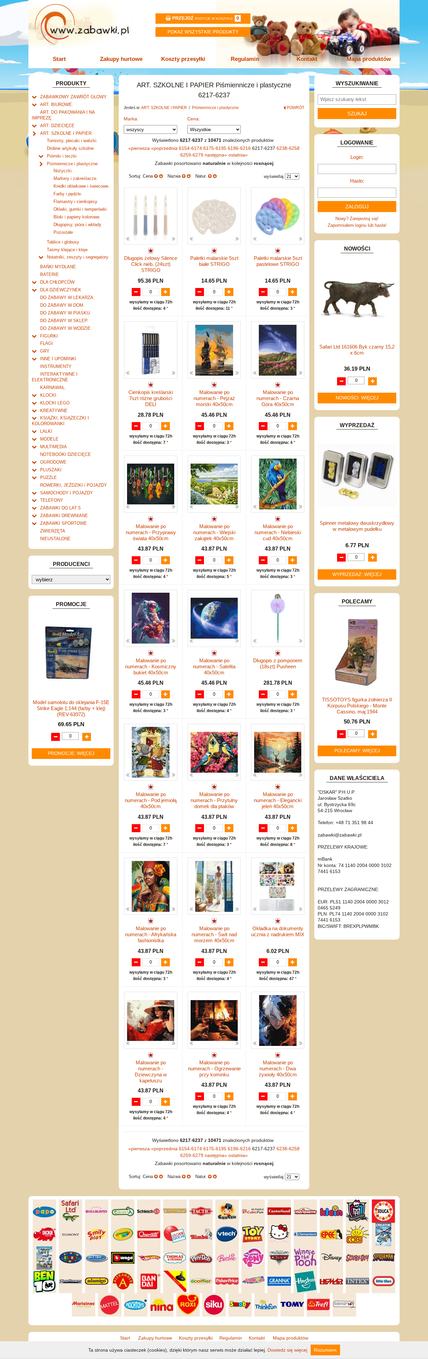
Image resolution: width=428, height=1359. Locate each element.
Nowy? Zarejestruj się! (357, 218)
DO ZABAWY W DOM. (62, 305)
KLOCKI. (49, 395)
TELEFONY (51, 500)
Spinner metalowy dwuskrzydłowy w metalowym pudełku (357, 526)
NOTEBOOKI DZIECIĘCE (65, 454)
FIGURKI (49, 335)
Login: (356, 157)
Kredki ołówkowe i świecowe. (82, 186)
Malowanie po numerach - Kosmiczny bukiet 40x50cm (150, 666)
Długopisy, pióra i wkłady (77, 224)
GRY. (45, 351)
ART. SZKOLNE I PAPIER (66, 133)
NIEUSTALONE (55, 538)
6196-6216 (240, 148)
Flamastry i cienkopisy (75, 201)
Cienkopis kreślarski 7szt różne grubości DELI (150, 398)
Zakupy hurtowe (121, 59)
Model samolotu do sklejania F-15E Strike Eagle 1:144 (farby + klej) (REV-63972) (71, 708)
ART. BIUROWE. (56, 104)
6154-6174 (191, 148)
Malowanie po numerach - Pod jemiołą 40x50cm (151, 800)
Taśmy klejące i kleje (67, 249)
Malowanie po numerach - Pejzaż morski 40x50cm (214, 398)
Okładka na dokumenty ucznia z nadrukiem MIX (277, 931)
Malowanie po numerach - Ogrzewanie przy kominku (214, 1068)
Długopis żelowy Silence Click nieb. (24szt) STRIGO (150, 264)
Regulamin (245, 59)
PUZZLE (48, 477)
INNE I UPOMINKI (58, 358)
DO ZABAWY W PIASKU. (65, 312)
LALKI (46, 431)
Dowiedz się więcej (287, 1350)
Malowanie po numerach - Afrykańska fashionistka (150, 934)
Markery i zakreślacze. (76, 178)
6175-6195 (215, 148)
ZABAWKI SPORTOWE (63, 523)
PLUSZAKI (51, 469)
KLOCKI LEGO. (55, 402)
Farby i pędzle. (68, 193)
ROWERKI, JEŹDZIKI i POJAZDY (73, 485)
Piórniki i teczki (62, 156)
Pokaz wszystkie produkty (203, 31)
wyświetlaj (274, 176)
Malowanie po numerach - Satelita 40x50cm (214, 666)
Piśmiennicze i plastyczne (72, 163)
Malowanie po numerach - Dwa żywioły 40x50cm (278, 1068)
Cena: (193, 118)
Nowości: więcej (357, 397)
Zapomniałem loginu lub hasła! (357, 225)
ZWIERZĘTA (52, 530)
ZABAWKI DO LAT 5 (60, 507)
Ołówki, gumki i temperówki (80, 209)
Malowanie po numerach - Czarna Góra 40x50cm (277, 398)
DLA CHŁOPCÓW (57, 282)
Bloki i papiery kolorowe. (77, 216)
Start (59, 59)
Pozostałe (63, 232)
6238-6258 (288, 148)
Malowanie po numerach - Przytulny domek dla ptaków (214, 800)
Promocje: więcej (71, 753)
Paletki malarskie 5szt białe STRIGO (214, 261)
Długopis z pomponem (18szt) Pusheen (277, 663)
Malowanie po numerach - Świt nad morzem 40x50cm (214, 934)
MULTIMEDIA (53, 446)
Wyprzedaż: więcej (357, 574)
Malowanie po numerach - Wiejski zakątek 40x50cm (214, 532)
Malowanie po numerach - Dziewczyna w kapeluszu (151, 1071)
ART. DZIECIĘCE (57, 125)
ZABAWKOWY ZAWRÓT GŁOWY (73, 96)
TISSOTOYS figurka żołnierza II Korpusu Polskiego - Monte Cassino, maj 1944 (357, 705)
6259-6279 (192, 155)
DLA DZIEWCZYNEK (60, 289)
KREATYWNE (54, 410)
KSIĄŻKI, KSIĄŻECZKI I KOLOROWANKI (60, 420)
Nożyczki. (63, 170)
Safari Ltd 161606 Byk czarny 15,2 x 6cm (357, 350)
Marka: (131, 118)
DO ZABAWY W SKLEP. (64, 320)
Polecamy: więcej (357, 750)
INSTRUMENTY (56, 366)
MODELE (49, 439)
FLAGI (46, 343)
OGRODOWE (53, 462)
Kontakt (307, 59)
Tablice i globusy (63, 242)
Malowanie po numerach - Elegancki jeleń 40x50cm (278, 800)
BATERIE (49, 274)
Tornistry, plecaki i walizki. (72, 140)
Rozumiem (325, 1350)
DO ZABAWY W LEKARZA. (67, 297)
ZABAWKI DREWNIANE (64, 515)
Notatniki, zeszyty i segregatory (77, 257)
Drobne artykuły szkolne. (71, 148)
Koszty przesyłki (183, 59)
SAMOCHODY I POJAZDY (66, 492)
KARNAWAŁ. (53, 387)
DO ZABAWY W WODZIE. (66, 328)
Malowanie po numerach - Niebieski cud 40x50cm (277, 532)
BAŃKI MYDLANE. (58, 266)
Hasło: (357, 181)
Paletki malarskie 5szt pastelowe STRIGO (278, 261)
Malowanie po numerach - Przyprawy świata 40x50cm (151, 532)
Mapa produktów (369, 59)
